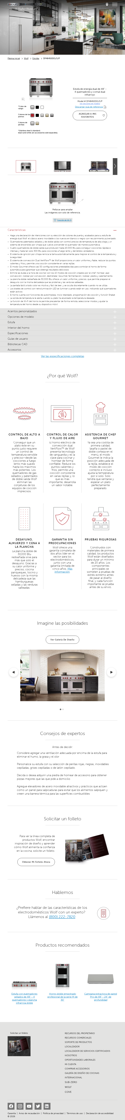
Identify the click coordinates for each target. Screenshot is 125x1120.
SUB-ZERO (71, 1082)
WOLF (68, 1087)
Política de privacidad (53, 1113)
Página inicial (14, 58)
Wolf (26, 58)
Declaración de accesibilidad (99, 1113)
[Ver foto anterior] (13, 673)
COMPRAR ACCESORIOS (77, 1068)
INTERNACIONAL (73, 1077)
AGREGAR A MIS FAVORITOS (87, 115)
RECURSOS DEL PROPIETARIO (80, 1033)
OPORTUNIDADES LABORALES (80, 1060)
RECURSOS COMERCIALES (78, 1038)
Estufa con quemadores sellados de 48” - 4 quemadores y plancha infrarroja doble (24, 998)
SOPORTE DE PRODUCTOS (78, 1042)
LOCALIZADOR (72, 1046)
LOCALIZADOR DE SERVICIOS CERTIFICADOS (87, 1051)
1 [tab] (60, 709)
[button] (62, 230)
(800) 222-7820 (62, 916)
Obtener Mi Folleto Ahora (36, 862)
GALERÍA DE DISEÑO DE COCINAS (82, 1073)
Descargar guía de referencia (89, 107)
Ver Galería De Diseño (62, 639)
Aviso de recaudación (29, 1113)
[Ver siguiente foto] (115, 166)
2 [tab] (63, 709)
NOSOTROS (71, 1055)
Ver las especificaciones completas (62, 356)
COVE (68, 1091)
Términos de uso (75, 1113)
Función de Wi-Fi (64, 220)
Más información (63, 570)
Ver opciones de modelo (90, 104)
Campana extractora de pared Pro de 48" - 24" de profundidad (100, 996)
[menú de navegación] (114, 4)
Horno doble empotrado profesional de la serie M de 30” (62, 996)
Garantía (12, 1113)
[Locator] (107, 5)
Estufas (35, 58)
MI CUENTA (70, 1064)
